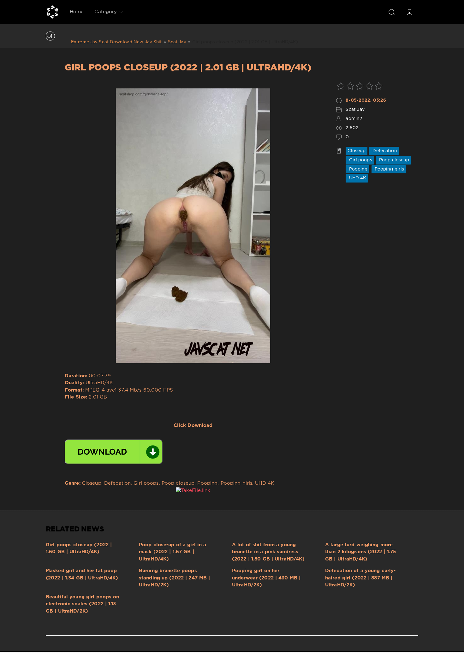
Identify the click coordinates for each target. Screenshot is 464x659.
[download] (114, 452)
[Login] (409, 12)
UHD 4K (357, 178)
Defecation (384, 151)
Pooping (357, 169)
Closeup (357, 151)
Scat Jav (355, 109)
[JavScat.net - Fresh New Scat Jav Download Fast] (52, 12)
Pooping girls (388, 169)
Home (77, 12)
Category (105, 12)
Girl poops (360, 160)
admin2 (354, 119)
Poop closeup (393, 160)
